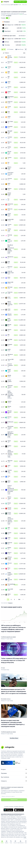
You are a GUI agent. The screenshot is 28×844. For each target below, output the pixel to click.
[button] (14, 738)
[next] (23, 599)
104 (19, 599)
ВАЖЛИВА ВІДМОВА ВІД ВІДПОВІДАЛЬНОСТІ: (12, 814)
